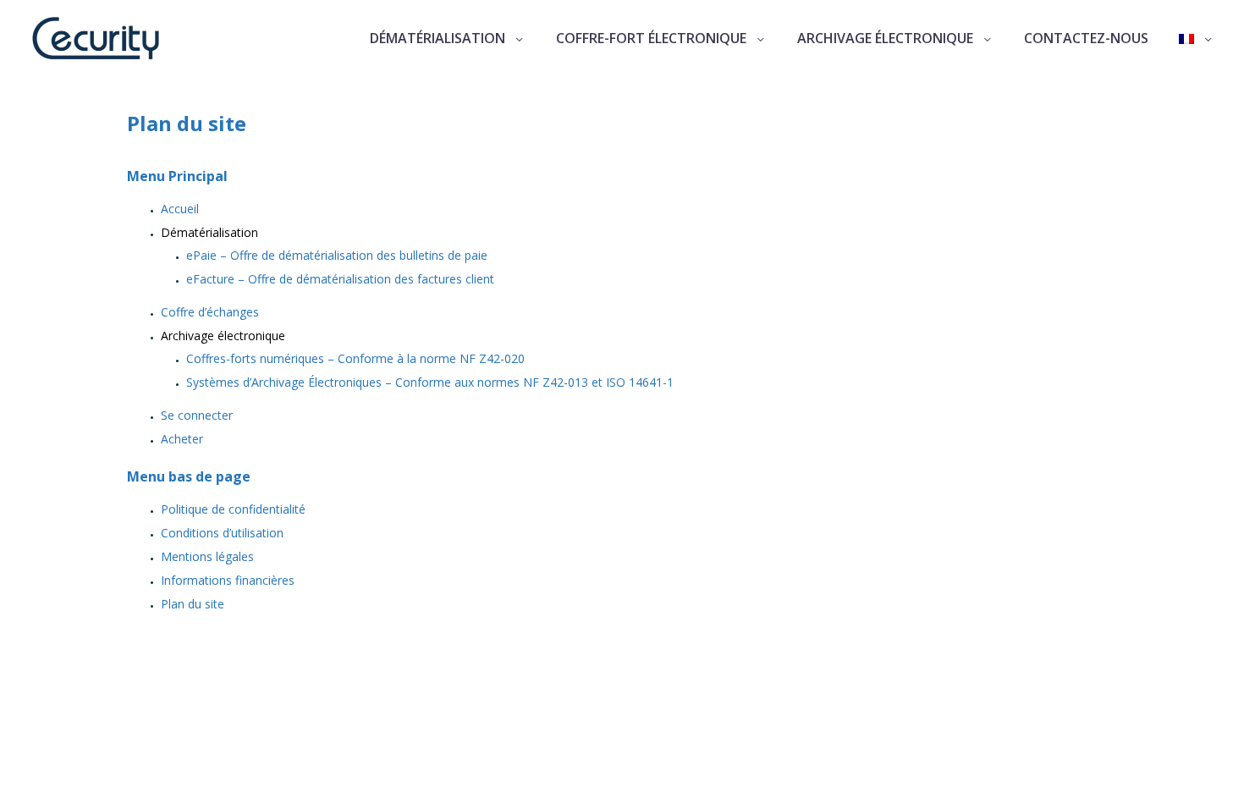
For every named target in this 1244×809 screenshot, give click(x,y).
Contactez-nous (1086, 38)
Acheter (182, 439)
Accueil (180, 209)
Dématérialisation (437, 38)
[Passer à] (1196, 39)
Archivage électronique (885, 38)
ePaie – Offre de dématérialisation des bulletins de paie (336, 255)
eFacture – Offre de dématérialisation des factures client (340, 279)
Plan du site (192, 604)
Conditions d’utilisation (222, 533)
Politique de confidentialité (233, 509)
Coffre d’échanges (210, 312)
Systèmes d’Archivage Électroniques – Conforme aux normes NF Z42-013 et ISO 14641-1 (430, 382)
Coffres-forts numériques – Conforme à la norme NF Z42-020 (355, 358)
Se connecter (197, 415)
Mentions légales (207, 556)
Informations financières (227, 580)
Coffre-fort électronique (651, 38)
